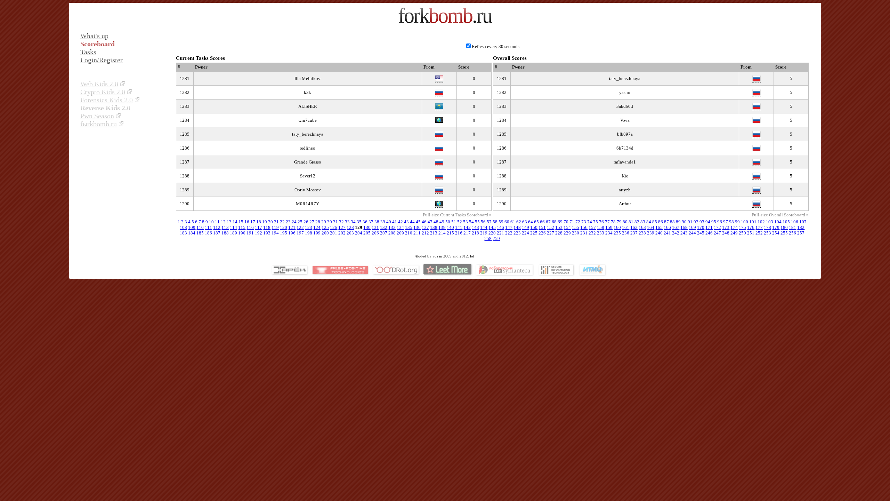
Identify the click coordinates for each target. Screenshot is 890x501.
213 (433, 233)
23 (288, 221)
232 (592, 233)
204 (358, 233)
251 (750, 233)
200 (325, 233)
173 (725, 227)
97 (725, 221)
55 (477, 221)
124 (317, 227)
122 (300, 227)
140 (450, 227)
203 (350, 233)
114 (233, 227)
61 (512, 221)
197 (300, 233)
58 (495, 221)
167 (675, 227)
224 (525, 233)
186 (208, 233)
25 (300, 221)
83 (642, 221)
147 (508, 227)
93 (701, 221)
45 (418, 221)
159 (609, 227)
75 (595, 221)
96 (719, 221)
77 (607, 221)
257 (800, 233)
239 (650, 233)
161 (625, 227)
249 (734, 233)
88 (672, 221)
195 (283, 233)
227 (550, 233)
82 (636, 221)
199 (317, 233)
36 (365, 221)
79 (619, 221)
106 (794, 221)
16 (246, 221)
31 (335, 221)
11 (217, 221)
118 (266, 227)
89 (678, 221)
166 (667, 227)
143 (475, 227)
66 (542, 221)
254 (775, 233)
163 (642, 227)
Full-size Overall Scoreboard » (780, 214)
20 (270, 221)
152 (550, 227)
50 (447, 221)
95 (713, 221)
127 (342, 227)
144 (483, 227)
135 (408, 227)
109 (191, 227)
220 (492, 233)
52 (459, 221)
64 (530, 221)
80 (625, 221)
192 (258, 233)
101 (752, 221)
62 (518, 221)
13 (229, 221)
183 (183, 233)
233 (600, 233)
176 (750, 227)
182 (800, 227)
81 (631, 221)
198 (308, 233)
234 (609, 233)
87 (666, 221)
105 (786, 221)
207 (383, 233)
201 (333, 233)
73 (583, 221)
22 (282, 221)
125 (325, 227)
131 (375, 227)
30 (329, 221)
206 (375, 233)
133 (392, 227)
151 (542, 227)
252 (759, 233)
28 (317, 221)
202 (342, 233)
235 (617, 233)
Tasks (88, 52)
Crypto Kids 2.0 (102, 92)
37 (371, 221)
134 (400, 227)
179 (775, 227)
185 (200, 233)
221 (500, 233)
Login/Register (101, 60)
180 (784, 227)
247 (717, 233)
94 (707, 221)
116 (250, 227)
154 (567, 227)
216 (458, 233)
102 (761, 221)
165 (659, 227)
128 (350, 227)
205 (367, 233)
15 (240, 221)
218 (475, 233)
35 (359, 221)
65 (536, 221)
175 (742, 227)
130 (367, 227)
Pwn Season (97, 116)
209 (400, 233)
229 (567, 233)
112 (216, 227)
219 (483, 233)
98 (731, 221)
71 (571, 221)
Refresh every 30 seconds (495, 46)
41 (394, 221)
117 (258, 227)
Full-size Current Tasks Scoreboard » (457, 214)
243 (684, 233)
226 (542, 233)
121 (292, 227)
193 (266, 233)
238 (642, 233)
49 (441, 221)
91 (690, 221)
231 (584, 233)
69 (560, 221)
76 (601, 221)
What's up (94, 36)
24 (294, 221)
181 (792, 227)
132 (383, 227)
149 (525, 227)
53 (465, 221)
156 (584, 227)
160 (617, 227)
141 (458, 227)
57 (489, 221)
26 (306, 221)
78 (613, 221)
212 (425, 233)
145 (492, 227)
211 (417, 233)
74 (589, 221)
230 (575, 233)
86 (660, 221)
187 (216, 233)
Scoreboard (97, 44)
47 (430, 221)
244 (692, 233)
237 (634, 233)
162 (634, 227)
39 (382, 221)
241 (667, 233)
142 (467, 227)
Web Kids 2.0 (99, 84)
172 (717, 227)
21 (276, 221)
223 (517, 233)
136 (417, 227)
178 (767, 227)
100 (744, 221)
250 (742, 233)
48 (436, 221)
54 (471, 221)
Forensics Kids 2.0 (106, 100)
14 (235, 221)
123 (308, 227)
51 (453, 221)
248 (725, 233)
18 (258, 221)
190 (241, 233)
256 (792, 233)
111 (208, 227)
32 (341, 221)
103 (769, 221)
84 (648, 221)
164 (650, 227)
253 (767, 233)
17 (252, 221)
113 (225, 227)
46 (424, 221)
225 (533, 233)
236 (625, 233)
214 (442, 233)
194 (275, 233)
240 (659, 233)
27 (311, 221)
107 (803, 221)
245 (700, 233)
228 (559, 233)
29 (323, 221)
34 (353, 221)
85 (654, 221)
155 (575, 227)
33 (347, 221)
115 (241, 227)
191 (250, 233)
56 (483, 221)
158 (600, 227)
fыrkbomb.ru (98, 124)
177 (759, 227)
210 (408, 233)
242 (675, 233)
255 (784, 233)
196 (292, 233)
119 (275, 227)
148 (517, 227)
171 (709, 227)
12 (223, 221)
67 (548, 221)
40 (388, 221)
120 (283, 227)
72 (577, 221)
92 (696, 221)
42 (400, 221)
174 (734, 227)
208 (392, 233)
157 (592, 227)
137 (425, 227)
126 (333, 227)
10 (211, 221)
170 (700, 227)
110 (200, 227)
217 (467, 233)
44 (412, 221)
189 (233, 233)
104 (778, 221)
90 (684, 221)
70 (566, 221)
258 (488, 238)
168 (684, 227)
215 (450, 233)
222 (508, 233)
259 (496, 238)
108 (183, 227)
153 (559, 227)
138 (433, 227)
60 (506, 221)
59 (501, 221)
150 (533, 227)
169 (692, 227)
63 (524, 221)
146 (500, 227)
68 (554, 221)
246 (709, 233)
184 (191, 233)
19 (264, 221)
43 (406, 221)
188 (225, 233)
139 (442, 227)
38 (376, 221)
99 (737, 221)
